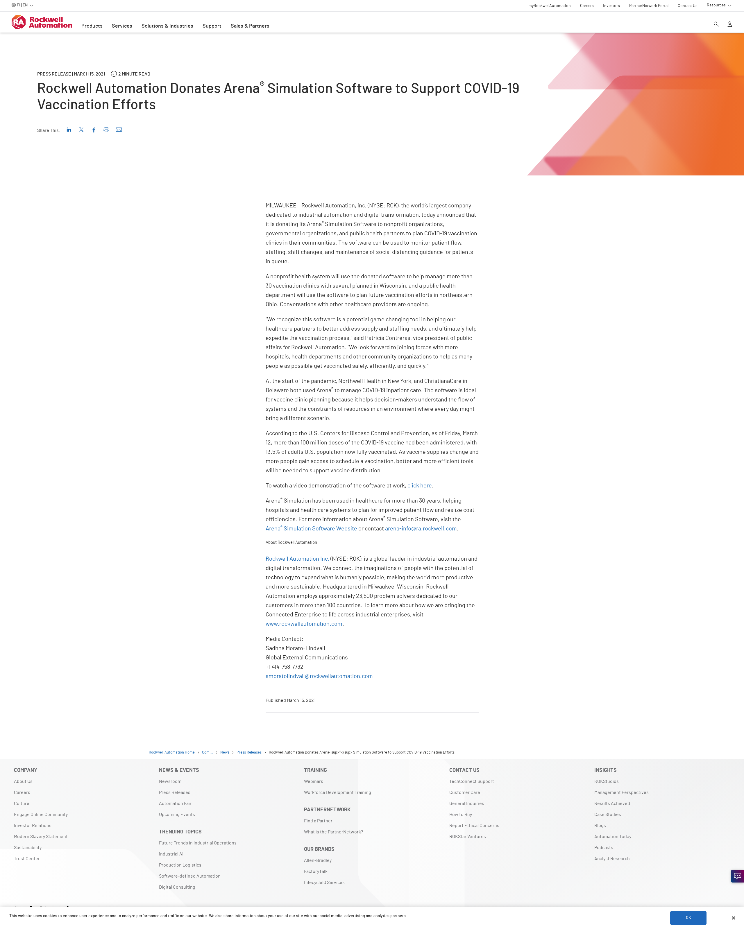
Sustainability (28, 847)
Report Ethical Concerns (474, 825)
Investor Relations (32, 825)
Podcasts (603, 847)
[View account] (729, 25)
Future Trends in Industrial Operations (198, 843)
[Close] (734, 918)
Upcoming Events (177, 814)
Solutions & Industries (167, 26)
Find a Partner (318, 821)
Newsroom (170, 781)
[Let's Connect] (737, 876)
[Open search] (716, 25)
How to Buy (460, 814)
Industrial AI (171, 854)
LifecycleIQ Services (324, 882)
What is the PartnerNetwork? (333, 832)
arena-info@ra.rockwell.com (421, 529)
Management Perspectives (621, 792)
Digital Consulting (177, 887)
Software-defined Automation (190, 876)
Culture (21, 803)
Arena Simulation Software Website (311, 529)
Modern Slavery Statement (41, 836)
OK (688, 918)
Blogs (600, 825)
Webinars (313, 781)
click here (419, 486)
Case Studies (607, 814)
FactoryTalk (316, 871)
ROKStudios (606, 781)
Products (92, 26)
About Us (23, 781)
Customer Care (464, 792)
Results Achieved (612, 803)
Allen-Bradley (318, 860)
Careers (22, 792)
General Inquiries (466, 803)
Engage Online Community (41, 814)
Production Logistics (180, 865)
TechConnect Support (471, 781)
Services (122, 26)
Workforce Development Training (337, 792)
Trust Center (27, 858)
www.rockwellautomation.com (304, 624)
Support (212, 26)
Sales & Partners (250, 26)
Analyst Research (612, 858)
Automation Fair (175, 803)
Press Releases (174, 792)
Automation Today (612, 836)
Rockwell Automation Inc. (297, 559)
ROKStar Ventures (467, 836)
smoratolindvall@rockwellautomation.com (319, 676)
